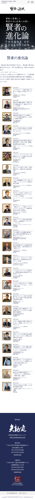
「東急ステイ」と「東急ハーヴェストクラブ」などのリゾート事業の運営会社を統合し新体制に (22, 208)
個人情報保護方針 (12, 493)
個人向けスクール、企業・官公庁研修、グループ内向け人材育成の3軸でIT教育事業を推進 (22, 297)
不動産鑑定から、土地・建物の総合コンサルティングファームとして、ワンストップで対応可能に (22, 348)
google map (17, 454)
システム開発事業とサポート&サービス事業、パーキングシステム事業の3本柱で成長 (23, 182)
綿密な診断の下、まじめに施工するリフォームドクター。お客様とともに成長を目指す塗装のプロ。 (22, 361)
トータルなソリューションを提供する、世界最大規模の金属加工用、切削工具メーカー (22, 272)
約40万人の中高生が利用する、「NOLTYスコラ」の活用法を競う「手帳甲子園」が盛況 (22, 374)
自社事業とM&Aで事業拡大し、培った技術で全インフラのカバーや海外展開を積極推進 (22, 310)
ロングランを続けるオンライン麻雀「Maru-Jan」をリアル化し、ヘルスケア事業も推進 (23, 285)
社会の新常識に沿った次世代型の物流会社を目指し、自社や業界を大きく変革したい (22, 246)
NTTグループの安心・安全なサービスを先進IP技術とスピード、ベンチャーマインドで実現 (22, 194)
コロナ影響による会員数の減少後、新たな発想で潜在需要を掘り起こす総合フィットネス (22, 234)
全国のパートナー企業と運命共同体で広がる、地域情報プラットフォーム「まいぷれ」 (22, 221)
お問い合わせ (22, 493)
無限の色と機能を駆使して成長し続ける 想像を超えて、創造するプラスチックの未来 (22, 104)
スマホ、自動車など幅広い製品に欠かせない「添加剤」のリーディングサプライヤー (22, 323)
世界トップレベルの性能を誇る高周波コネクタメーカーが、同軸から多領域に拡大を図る (22, 336)
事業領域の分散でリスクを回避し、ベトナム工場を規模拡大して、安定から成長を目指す (22, 117)
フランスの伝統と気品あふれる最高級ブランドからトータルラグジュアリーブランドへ (22, 130)
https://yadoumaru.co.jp (17, 437)
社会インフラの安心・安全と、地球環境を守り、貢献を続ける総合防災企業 (22, 169)
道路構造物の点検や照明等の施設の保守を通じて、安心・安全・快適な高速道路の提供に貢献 (22, 142)
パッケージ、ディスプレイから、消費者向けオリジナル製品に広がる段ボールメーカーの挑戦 (22, 156)
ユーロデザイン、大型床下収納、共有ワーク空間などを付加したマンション (22, 91)
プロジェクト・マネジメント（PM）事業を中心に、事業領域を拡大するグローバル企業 (22, 259)
